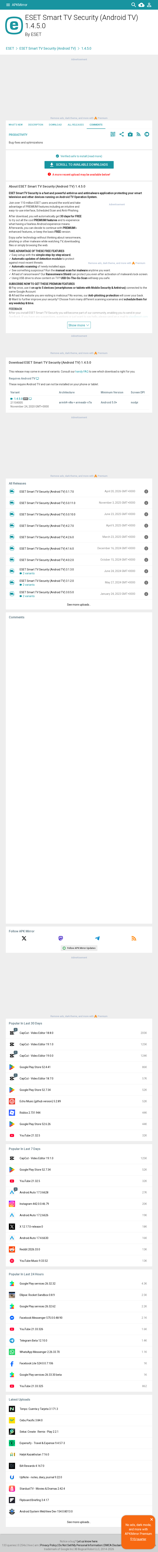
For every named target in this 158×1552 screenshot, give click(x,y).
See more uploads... (79, 604)
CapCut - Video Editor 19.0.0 (36, 1055)
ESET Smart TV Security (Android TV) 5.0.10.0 (47, 514)
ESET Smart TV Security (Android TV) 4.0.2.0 (47, 560)
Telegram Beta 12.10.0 (33, 1340)
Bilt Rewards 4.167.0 (32, 1465)
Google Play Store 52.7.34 (35, 1089)
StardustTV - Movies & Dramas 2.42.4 (42, 1488)
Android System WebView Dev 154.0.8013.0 (46, 1511)
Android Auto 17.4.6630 (34, 1238)
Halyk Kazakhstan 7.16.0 (34, 1454)
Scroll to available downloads (82, 164)
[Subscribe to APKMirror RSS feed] (134, 939)
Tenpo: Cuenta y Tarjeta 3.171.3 (39, 1408)
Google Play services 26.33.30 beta (41, 1374)
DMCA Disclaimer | (115, 1545)
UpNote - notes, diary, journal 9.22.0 (41, 1477)
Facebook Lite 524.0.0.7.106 (36, 1363)
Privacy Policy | (49, 1545)
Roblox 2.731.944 (30, 1112)
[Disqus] (79, 771)
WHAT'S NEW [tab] (16, 124)
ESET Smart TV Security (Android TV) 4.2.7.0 (47, 525)
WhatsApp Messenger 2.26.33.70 (40, 1351)
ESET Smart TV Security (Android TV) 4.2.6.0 (47, 537)
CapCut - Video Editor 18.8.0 (36, 1032)
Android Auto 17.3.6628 (34, 1192)
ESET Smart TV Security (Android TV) (47, 48)
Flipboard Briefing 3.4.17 (34, 1500)
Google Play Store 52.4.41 (35, 1067)
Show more (77, 325)
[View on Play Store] (130, 134)
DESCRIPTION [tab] (35, 124)
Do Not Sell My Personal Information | (81, 1545)
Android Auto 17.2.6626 (34, 1215)
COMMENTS (96, 124)
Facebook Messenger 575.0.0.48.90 (41, 1317)
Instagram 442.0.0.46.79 (34, 1203)
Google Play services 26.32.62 (37, 1306)
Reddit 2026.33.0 (30, 1249)
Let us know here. (87, 1541)
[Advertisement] (79, 88)
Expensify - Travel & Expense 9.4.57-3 (42, 1443)
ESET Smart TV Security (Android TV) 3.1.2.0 (47, 580)
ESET (36, 34)
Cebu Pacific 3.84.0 (31, 1420)
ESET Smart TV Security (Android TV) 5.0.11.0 (47, 503)
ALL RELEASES (76, 124)
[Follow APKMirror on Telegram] (97, 939)
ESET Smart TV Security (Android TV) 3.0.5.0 (47, 592)
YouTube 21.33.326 (31, 1329)
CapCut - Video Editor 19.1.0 (36, 1044)
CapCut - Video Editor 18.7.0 (36, 1078)
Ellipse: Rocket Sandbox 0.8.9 (37, 1295)
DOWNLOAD (55, 124)
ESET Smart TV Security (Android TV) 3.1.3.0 (47, 569)
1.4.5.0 (18, 398)
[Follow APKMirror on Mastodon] (60, 939)
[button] (113, 134)
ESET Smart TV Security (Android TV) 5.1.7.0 (47, 491)
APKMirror (19, 5)
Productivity (18, 134)
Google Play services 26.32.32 (37, 1283)
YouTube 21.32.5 (30, 1135)
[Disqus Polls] (79, 671)
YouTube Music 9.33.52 (34, 1260)
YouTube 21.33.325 (31, 1386)
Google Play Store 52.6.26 (35, 1124)
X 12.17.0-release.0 (31, 1226)
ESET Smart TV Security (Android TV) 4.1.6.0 (47, 548)
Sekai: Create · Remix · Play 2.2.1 (39, 1431)
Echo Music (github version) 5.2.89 (40, 1101)
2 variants (29, 573)
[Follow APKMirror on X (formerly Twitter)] (24, 939)
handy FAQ (81, 371)
